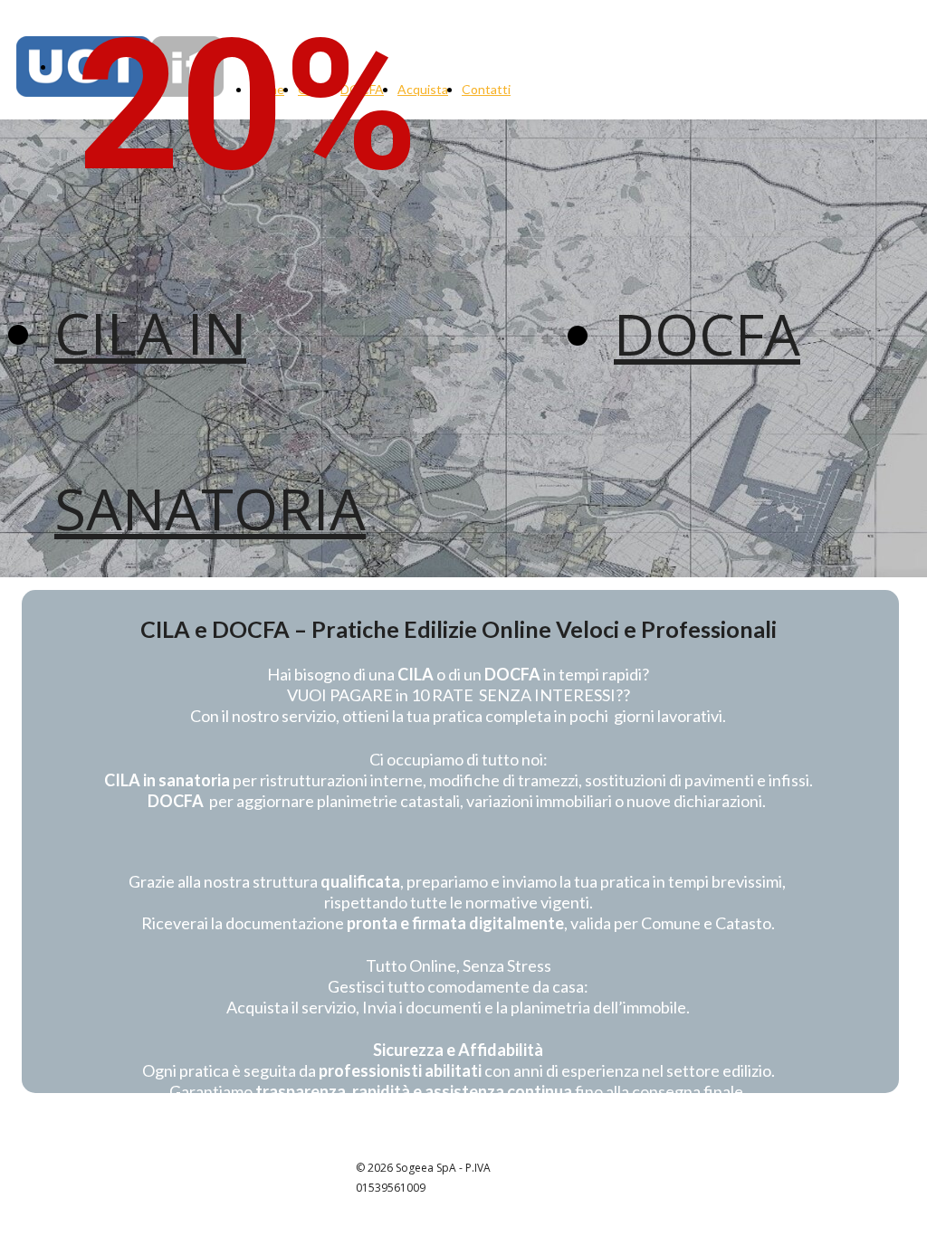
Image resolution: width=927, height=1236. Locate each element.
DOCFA (707, 333)
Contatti (486, 89)
